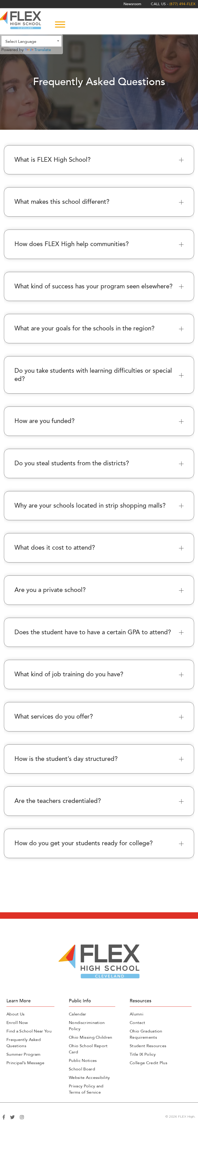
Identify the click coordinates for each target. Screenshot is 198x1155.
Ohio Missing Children (90, 1037)
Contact (137, 1023)
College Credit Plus (148, 1063)
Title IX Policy (143, 1054)
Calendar (77, 1014)
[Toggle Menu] (60, 24)
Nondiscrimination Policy (87, 1026)
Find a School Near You (29, 1031)
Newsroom (132, 4)
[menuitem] (132, 4)
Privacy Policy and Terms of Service (86, 1089)
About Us (15, 1014)
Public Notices (83, 1060)
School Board (82, 1069)
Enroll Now (17, 1023)
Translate (42, 50)
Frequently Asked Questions (23, 1043)
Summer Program (23, 1054)
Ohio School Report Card (88, 1049)
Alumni (136, 1014)
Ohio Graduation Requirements (146, 1034)
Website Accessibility (89, 1077)
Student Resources (148, 1046)
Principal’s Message (25, 1063)
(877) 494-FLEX (182, 4)
